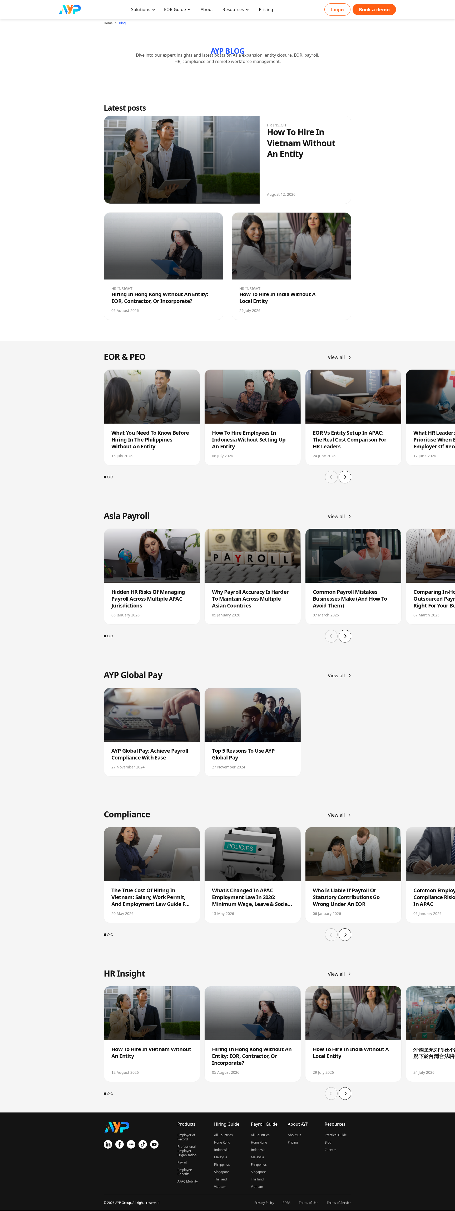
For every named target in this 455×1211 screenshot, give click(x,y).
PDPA (286, 1202)
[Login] (337, 10)
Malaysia (220, 1157)
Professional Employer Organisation (186, 1150)
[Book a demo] (374, 10)
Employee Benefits (184, 1172)
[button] (143, 9)
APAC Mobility (187, 1181)
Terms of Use (308, 1202)
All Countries (223, 1135)
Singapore (221, 1172)
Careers (331, 1150)
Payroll (182, 1162)
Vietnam (220, 1186)
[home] (70, 9)
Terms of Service (339, 1202)
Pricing (293, 1142)
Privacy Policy (264, 1202)
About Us (294, 1135)
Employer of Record (186, 1137)
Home (108, 23)
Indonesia (221, 1150)
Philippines (222, 1164)
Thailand (220, 1179)
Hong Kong (222, 1142)
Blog (122, 23)
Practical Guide (336, 1135)
